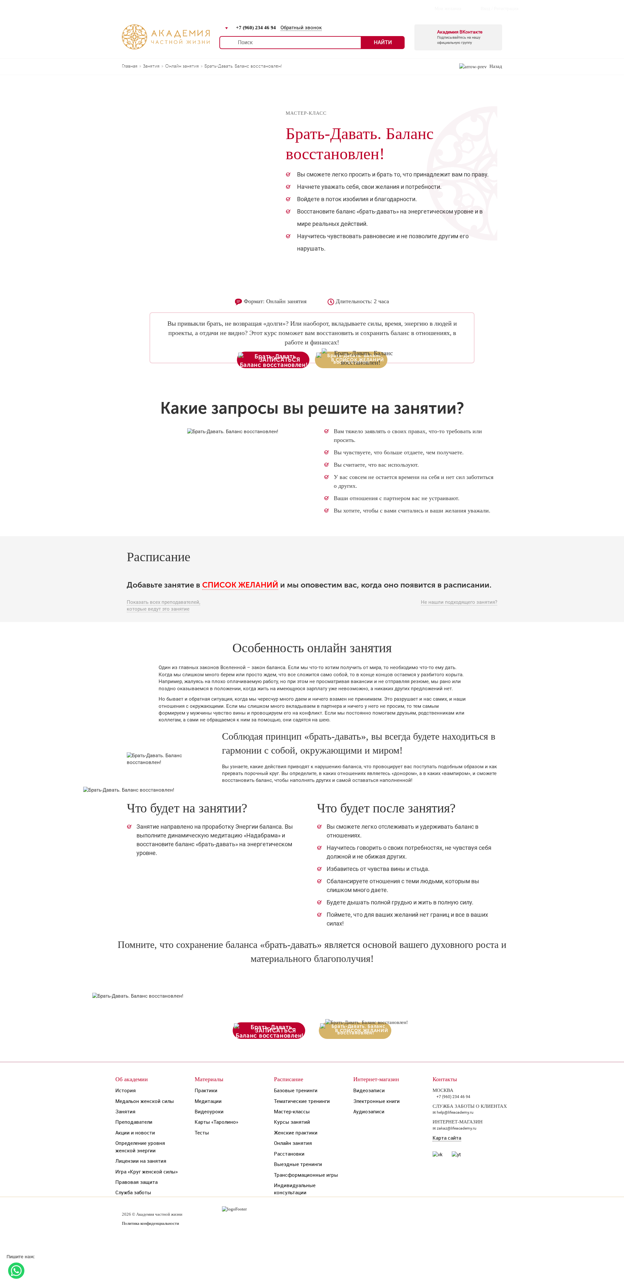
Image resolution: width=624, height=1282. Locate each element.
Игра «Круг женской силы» (146, 1171)
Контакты (285, 8)
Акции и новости (135, 1132)
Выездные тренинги (298, 1164)
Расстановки (289, 1153)
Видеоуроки (209, 1111)
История (125, 1090)
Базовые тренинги (296, 1090)
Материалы (209, 1079)
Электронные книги (376, 1101)
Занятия (125, 1111)
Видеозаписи (369, 1090)
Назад (494, 66)
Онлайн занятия (293, 1143)
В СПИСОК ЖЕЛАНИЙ (361, 1030)
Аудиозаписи (368, 1111)
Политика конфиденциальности (150, 1223)
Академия (121, 8)
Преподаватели (133, 1122)
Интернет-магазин (238, 8)
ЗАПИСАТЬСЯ (279, 359)
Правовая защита (136, 1182)
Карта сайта (447, 1137)
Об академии (131, 1079)
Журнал (195, 8)
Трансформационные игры (306, 1175)
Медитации (208, 1101)
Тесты (202, 1132)
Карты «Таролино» (216, 1122)
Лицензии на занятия (140, 1161)
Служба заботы (133, 1192)
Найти (383, 42)
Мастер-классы (292, 1111)
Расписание (159, 8)
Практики (206, 1090)
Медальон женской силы (144, 1101)
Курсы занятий (292, 1122)
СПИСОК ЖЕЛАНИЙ (240, 584)
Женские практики (296, 1132)
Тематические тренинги (302, 1101)
